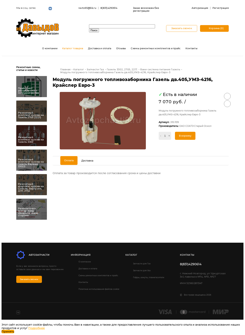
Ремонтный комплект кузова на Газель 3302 (31, 139)
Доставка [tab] (87, 160)
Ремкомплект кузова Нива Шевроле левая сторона (28, 212)
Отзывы (121, 48)
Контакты (191, 48)
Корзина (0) (216, 28)
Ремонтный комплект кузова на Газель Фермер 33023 (31, 163)
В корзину (185, 135)
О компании (49, 48)
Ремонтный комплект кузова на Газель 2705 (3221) (31, 115)
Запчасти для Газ (141, 263)
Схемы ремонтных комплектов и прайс (155, 48)
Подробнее (36, 328)
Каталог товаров (72, 48)
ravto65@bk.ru (87, 8)
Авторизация (200, 8)
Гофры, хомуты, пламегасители (148, 277)
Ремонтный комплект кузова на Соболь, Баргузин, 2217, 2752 (31, 187)
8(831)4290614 (108, 8)
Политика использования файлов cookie (98, 289)
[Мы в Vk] (50, 8)
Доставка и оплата (99, 48)
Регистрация (220, 8)
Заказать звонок (181, 28)
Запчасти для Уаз (141, 270)
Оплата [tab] (69, 160)
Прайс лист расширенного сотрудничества (28, 90)
